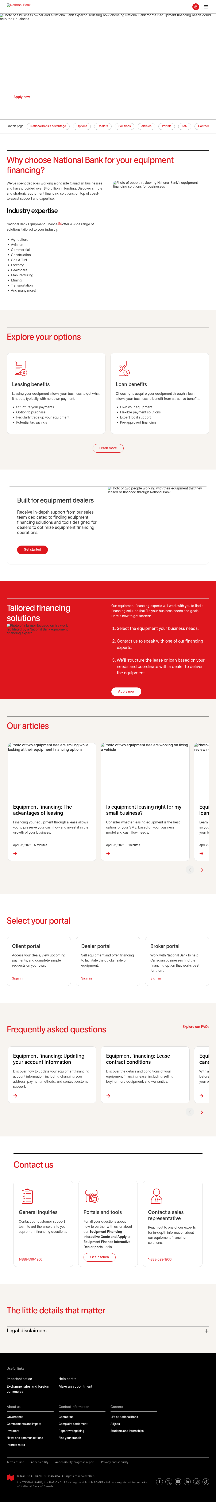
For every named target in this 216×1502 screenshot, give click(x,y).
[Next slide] (201, 869)
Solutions (125, 126)
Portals (166, 126)
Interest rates (16, 1445)
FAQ (185, 126)
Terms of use (15, 1462)
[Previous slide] (190, 869)
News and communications (25, 1438)
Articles (146, 126)
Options (82, 126)
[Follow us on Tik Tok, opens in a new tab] (205, 1481)
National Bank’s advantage (48, 126)
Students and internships (127, 1431)
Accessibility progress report (74, 1462)
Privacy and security (114, 1462)
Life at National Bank (124, 1417)
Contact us (66, 1417)
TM (60, 223)
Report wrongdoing (71, 1431)
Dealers (103, 126)
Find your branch (70, 1438)
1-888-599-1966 (30, 1259)
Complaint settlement (73, 1424)
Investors (13, 1431)
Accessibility (40, 1462)
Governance (15, 1417)
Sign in (17, 978)
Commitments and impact (24, 1424)
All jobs (115, 1424)
